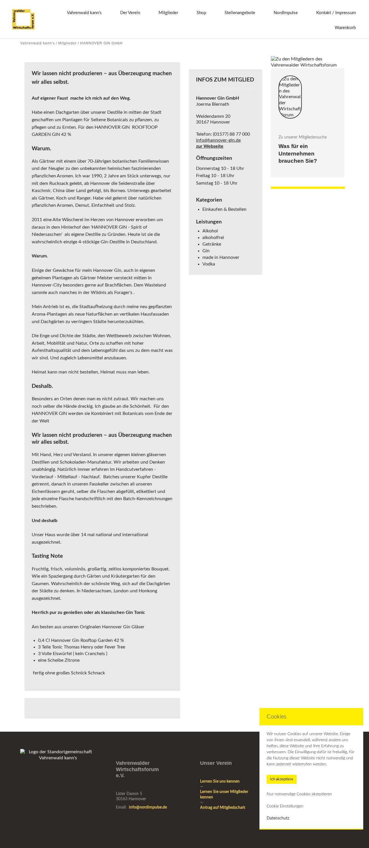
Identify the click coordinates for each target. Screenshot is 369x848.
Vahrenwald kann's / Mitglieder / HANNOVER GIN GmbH (71, 43)
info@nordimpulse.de (148, 807)
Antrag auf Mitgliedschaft (222, 808)
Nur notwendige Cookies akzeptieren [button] (299, 794)
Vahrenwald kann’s (84, 13)
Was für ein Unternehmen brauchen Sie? (297, 153)
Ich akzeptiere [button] (281, 779)
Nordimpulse (286, 13)
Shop (201, 13)
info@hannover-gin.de (218, 140)
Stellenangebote (240, 13)
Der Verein (130, 13)
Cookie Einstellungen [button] (285, 806)
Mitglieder (168, 13)
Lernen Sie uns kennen (220, 781)
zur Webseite (209, 146)
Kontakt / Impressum (336, 13)
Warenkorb (345, 28)
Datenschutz (278, 818)
